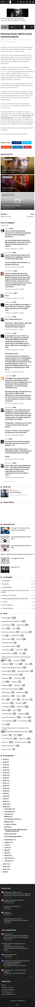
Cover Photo (19, 650)
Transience (8, 956)
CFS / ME (4, 602)
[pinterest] (27, 2)
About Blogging (20, 40)
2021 (4, 773)
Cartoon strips (6, 639)
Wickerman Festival (21, 742)
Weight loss (22, 738)
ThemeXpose (21, 1001)
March (7, 855)
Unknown (8, 376)
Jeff (6, 439)
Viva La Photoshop (7, 738)
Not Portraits (5, 703)
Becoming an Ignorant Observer (15, 965)
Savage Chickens (8, 990)
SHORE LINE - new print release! (14, 973)
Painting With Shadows (12, 18)
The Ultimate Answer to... (13, 819)
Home (5, 27)
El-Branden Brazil (10, 955)
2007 (5, 864)
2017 (4, 783)
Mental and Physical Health (10, 689)
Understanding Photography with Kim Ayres (15, 598)
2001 (4, 872)
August (7, 842)
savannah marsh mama (12, 892)
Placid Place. (8, 914)
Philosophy (19, 703)
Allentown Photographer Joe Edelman (14, 944)
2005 (5, 869)
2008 (5, 807)
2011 (4, 799)
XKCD (4, 985)
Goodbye (7, 908)
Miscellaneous (6, 696)
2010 (4, 801)
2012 (4, 796)
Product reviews (10, 824)
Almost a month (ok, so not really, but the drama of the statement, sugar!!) (17, 894)
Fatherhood (5, 664)
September (8, 840)
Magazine (5, 685)
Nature (14, 699)
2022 (5, 770)
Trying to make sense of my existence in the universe (15, 728)
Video (15, 735)
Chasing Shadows (7, 608)
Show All (31, 926)
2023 (5, 767)
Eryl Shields (9, 271)
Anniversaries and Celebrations (11, 621)
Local (3, 682)
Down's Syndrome (8, 195)
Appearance (20, 625)
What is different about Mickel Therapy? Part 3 (17, 554)
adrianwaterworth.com (12, 919)
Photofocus (8, 934)
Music (3, 699)
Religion (4, 710)
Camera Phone (15, 635)
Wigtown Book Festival (8, 746)
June (6, 848)
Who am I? (5, 742)
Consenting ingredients (13, 836)
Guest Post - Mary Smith (10, 170)
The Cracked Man (7, 721)
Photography (6, 581)
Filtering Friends (6, 106)
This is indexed (7, 992)
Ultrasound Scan (10, 834)
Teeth (25, 717)
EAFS (20, 653)
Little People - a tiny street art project (15, 971)
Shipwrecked (9, 822)
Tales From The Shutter (9, 595)
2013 (4, 793)
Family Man (5, 584)
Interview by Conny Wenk (11, 206)
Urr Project (5, 735)
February (8, 858)
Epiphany (4, 660)
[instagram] (21, 2)
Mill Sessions (20, 692)
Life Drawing (17, 678)
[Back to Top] (17, 1004)
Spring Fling (21, 714)
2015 (4, 788)
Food (16, 664)
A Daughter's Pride (17, 558)
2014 (4, 791)
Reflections (20, 706)
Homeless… (8, 827)
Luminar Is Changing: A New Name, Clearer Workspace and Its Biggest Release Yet (16, 937)
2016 (4, 786)
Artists (4, 628)
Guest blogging (12, 42)
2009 (5, 804)
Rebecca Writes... (8, 188)
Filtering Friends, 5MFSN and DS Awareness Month (15, 830)
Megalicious (17, 685)
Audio (14, 628)
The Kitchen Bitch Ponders (13, 900)
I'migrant (7, 912)
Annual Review (6, 625)
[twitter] (30, 2)
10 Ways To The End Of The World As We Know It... (20, 529)
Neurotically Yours (8, 994)
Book (3, 635)
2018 (4, 780)
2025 (5, 762)
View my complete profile (18, 495)
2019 (4, 778)
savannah (9, 302)
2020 (5, 775)
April (6, 853)
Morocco (18, 696)
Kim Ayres (8, 252)
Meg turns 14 (15, 567)
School (15, 710)
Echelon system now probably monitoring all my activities (16, 657)
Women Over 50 (6, 749)
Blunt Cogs (24, 632)
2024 (5, 765)
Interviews (5, 678)
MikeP (7, 228)
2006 (5, 867)
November (8, 812)
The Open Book (23, 721)
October (7, 814)
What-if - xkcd (7, 987)
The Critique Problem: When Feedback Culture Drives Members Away (16, 948)
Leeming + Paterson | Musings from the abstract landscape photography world (17, 962)
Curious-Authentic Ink (12, 906)
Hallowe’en (8, 816)
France (27, 664)
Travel (3, 724)
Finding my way (9, 902)
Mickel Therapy (6, 692)
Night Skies (25, 699)
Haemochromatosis (23, 671)
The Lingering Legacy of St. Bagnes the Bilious (16, 921)
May (6, 850)
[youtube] (33, 2)
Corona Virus (5, 650)
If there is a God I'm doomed (10, 674)
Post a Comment (9, 481)
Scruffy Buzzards (7, 714)
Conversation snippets (9, 646)
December (8, 809)
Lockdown (14, 682)
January (7, 861)
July (6, 845)
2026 (5, 759)
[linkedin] (24, 2)
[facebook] (18, 2)
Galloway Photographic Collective (12, 667)
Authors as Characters (8, 632)
